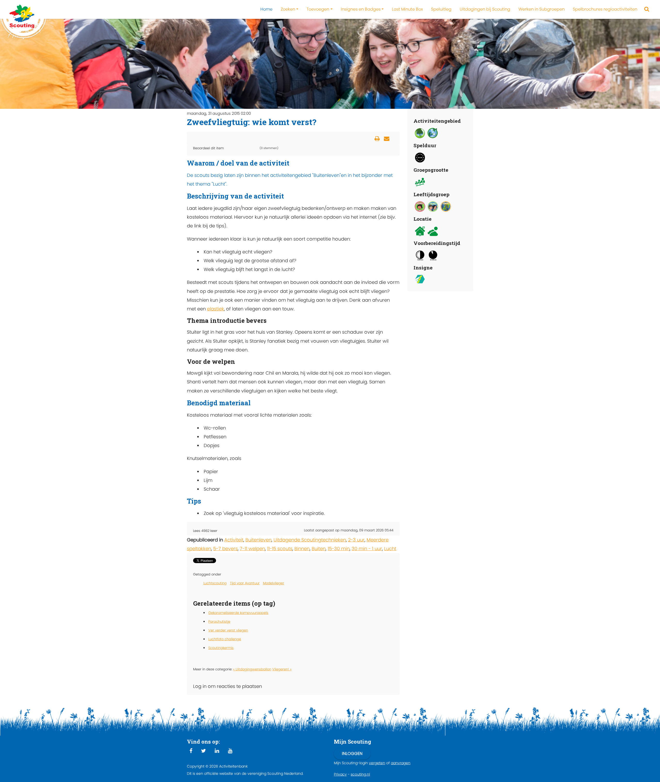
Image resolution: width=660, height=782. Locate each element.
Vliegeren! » (282, 669)
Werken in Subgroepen (541, 9)
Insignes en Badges (361, 9)
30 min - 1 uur (367, 548)
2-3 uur (356, 540)
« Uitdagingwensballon (252, 669)
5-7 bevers (225, 548)
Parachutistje (219, 621)
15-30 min (339, 548)
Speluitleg (441, 9)
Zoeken (288, 9)
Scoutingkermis (221, 647)
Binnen (302, 548)
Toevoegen (318, 9)
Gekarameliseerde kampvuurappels (238, 612)
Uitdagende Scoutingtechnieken (310, 540)
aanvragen (400, 762)
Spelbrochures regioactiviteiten (605, 9)
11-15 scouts (279, 548)
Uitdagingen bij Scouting (485, 9)
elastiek (215, 309)
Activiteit (233, 540)
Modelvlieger (273, 583)
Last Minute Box (407, 9)
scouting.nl (360, 774)
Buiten (319, 548)
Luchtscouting (215, 583)
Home (266, 9)
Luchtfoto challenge (224, 639)
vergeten (377, 762)
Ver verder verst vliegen (228, 630)
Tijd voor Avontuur (245, 583)
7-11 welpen (252, 548)
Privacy (340, 774)
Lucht (390, 548)
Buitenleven (258, 540)
